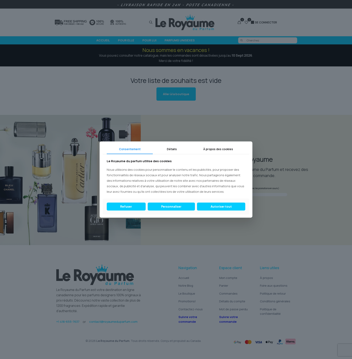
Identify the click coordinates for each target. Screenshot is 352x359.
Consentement (130, 149)
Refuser (126, 206)
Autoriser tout (221, 206)
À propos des (218, 149)
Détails (172, 149)
